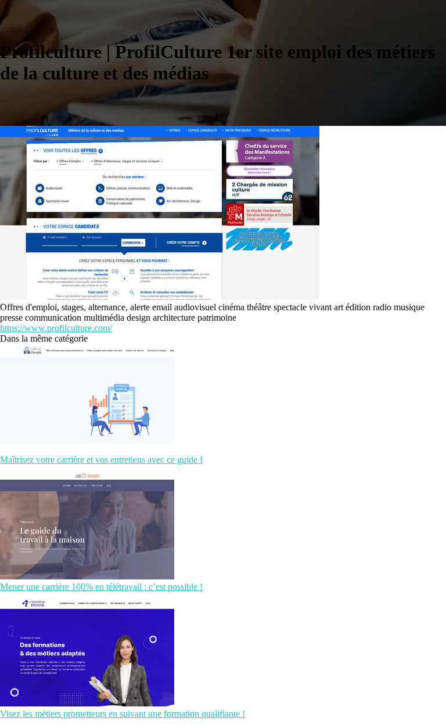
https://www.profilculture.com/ (56, 328)
